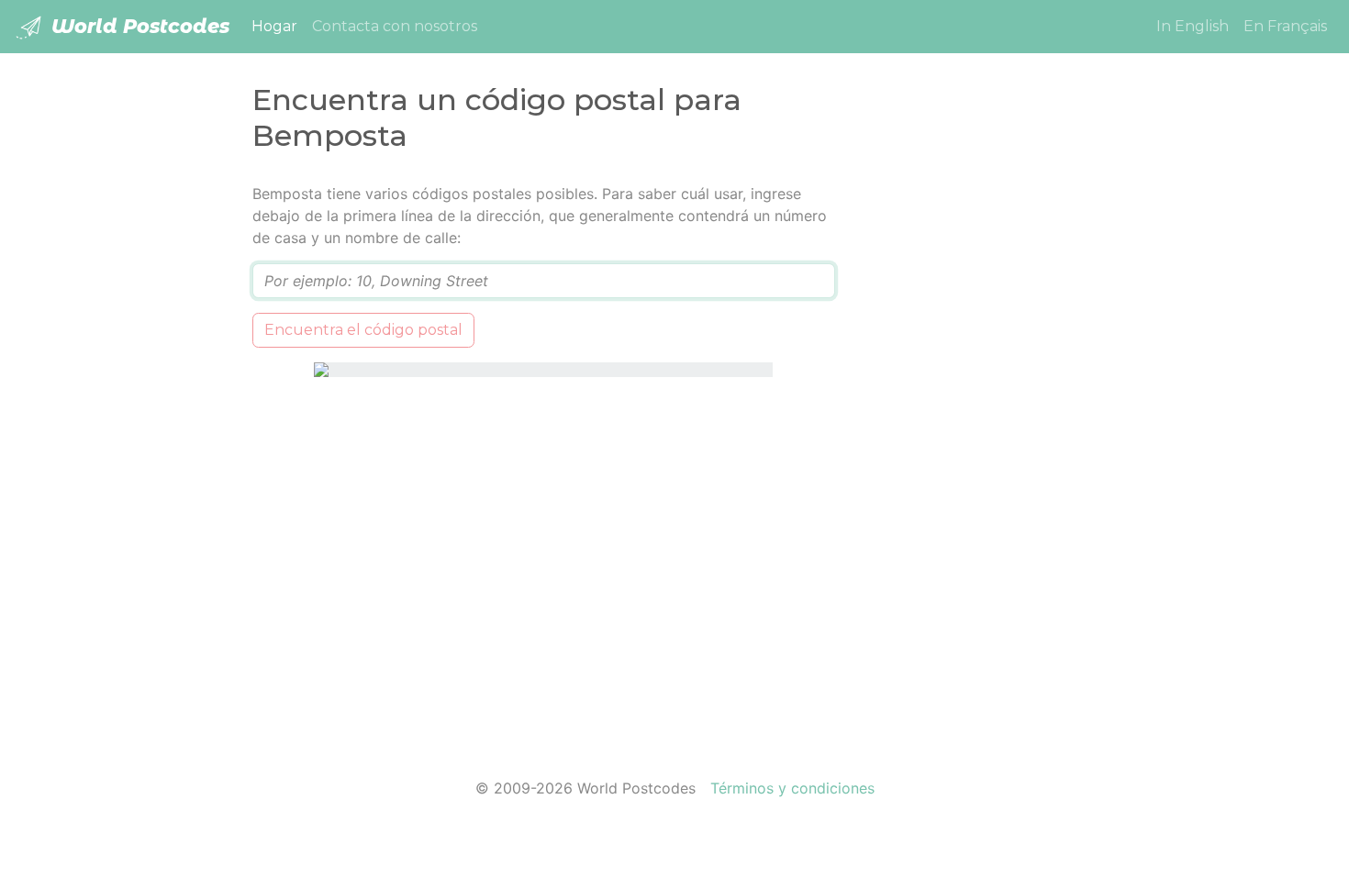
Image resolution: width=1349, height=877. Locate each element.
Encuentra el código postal (363, 330)
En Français (1285, 26)
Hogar (278, 26)
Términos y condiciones (792, 788)
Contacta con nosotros (394, 26)
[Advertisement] (980, 458)
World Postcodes (137, 26)
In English (1192, 26)
